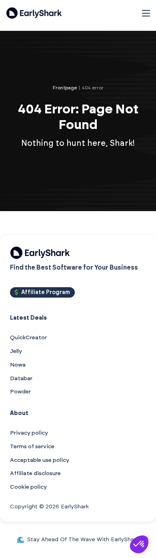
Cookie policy (28, 487)
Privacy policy (29, 433)
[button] (139, 544)
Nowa (18, 365)
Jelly (16, 351)
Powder (20, 392)
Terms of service (32, 446)
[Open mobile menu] (146, 13)
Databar (21, 378)
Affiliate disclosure (35, 473)
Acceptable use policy (39, 460)
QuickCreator (28, 337)
